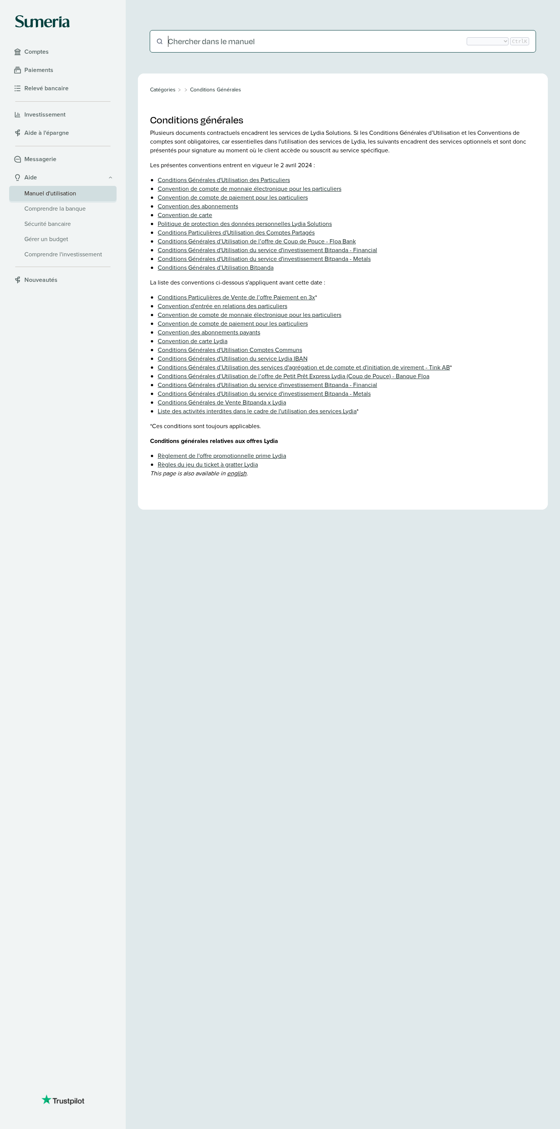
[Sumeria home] (42, 21)
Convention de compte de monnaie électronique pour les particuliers (249, 188)
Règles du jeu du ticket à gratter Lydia (208, 464)
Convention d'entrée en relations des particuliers (222, 306)
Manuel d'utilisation (50, 193)
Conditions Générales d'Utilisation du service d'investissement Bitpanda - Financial (267, 250)
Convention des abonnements (198, 206)
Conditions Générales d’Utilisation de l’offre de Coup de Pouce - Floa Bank (257, 241)
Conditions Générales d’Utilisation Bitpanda (216, 267)
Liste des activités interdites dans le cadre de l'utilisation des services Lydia (257, 411)
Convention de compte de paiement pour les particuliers (233, 197)
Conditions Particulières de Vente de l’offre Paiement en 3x (236, 297)
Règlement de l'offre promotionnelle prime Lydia (222, 455)
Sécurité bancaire (47, 223)
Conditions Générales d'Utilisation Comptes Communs (230, 349)
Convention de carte (185, 215)
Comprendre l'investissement (63, 254)
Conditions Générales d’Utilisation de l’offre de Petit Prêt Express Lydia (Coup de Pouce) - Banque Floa (293, 376)
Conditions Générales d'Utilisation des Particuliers (224, 180)
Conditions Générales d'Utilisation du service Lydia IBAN (232, 358)
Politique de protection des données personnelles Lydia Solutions (245, 223)
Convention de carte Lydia (192, 341)
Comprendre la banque (55, 208)
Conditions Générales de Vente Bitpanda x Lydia (222, 402)
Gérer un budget (46, 239)
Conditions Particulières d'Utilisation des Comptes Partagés (236, 232)
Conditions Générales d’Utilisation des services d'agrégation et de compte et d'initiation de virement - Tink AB (304, 367)
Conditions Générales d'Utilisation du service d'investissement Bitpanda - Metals (264, 258)
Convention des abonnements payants (209, 332)
